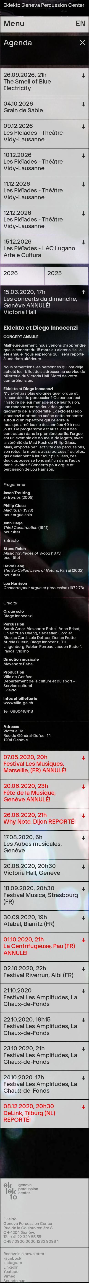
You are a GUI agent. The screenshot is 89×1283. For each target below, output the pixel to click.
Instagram (12, 1262)
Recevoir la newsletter (23, 1253)
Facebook (12, 1258)
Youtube (10, 1271)
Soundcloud (14, 1280)
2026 (10, 273)
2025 (54, 273)
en (81, 22)
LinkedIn (10, 1267)
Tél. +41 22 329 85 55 (22, 1236)
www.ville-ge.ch (18, 702)
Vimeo (9, 1275)
